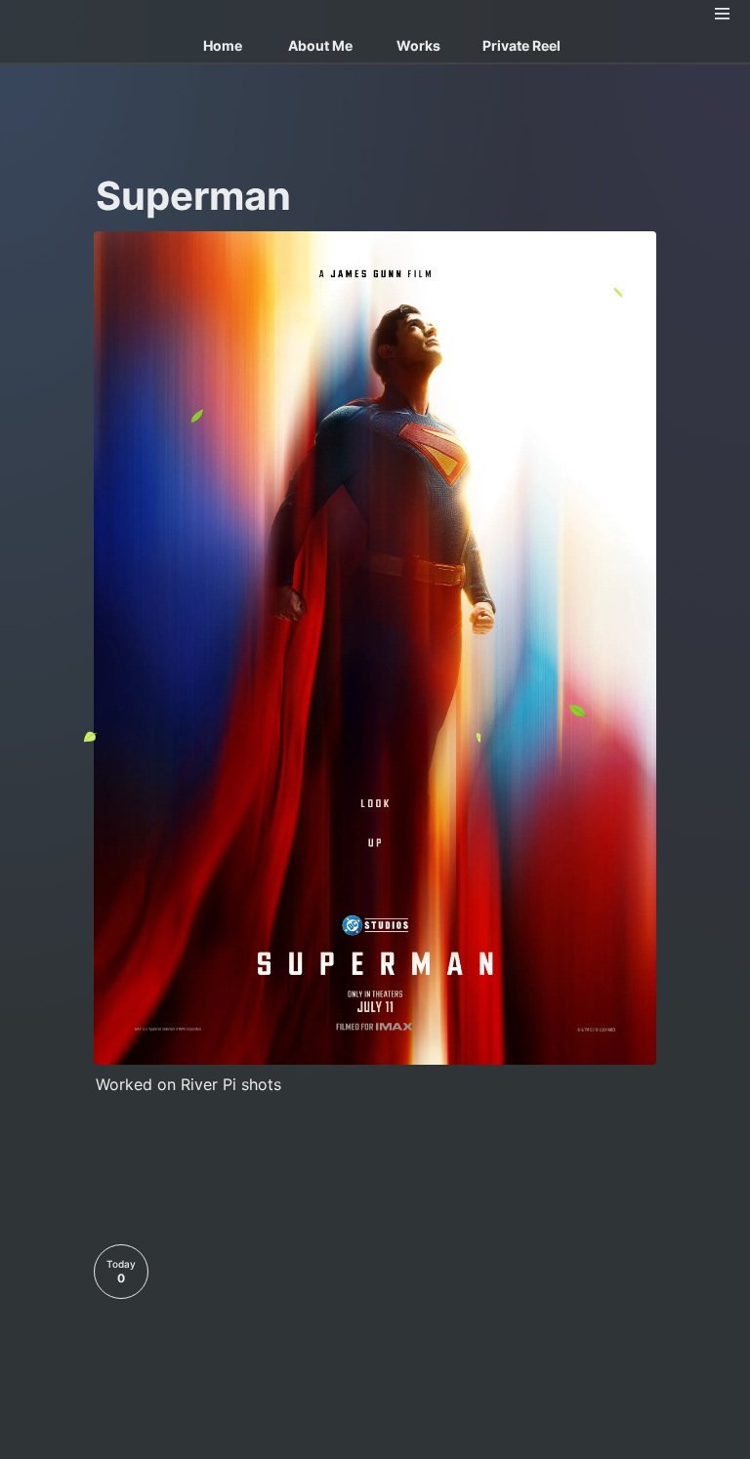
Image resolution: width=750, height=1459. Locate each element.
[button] (722, 13)
